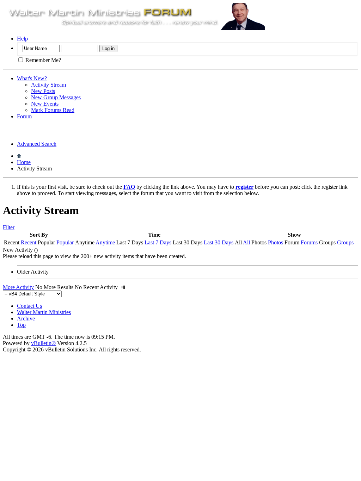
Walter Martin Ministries (44, 312)
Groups (345, 242)
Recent (28, 242)
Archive (26, 318)
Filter (8, 227)
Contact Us (29, 306)
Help (22, 39)
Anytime (105, 242)
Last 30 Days (218, 242)
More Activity (18, 287)
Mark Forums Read (52, 110)
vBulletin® (43, 343)
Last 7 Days (158, 242)
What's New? (32, 78)
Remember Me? (42, 60)
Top (21, 325)
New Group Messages (56, 97)
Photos (275, 242)
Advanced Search (36, 144)
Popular (65, 242)
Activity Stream (48, 85)
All (246, 242)
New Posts (43, 91)
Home (24, 162)
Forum (24, 116)
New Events (45, 104)
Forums (309, 242)
